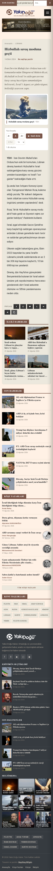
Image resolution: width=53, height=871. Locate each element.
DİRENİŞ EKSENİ (30, 615)
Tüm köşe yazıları (26, 588)
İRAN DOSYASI (10, 842)
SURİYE (17, 615)
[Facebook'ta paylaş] (16, 306)
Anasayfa (8, 43)
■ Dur (10, 142)
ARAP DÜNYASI (37, 604)
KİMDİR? (45, 609)
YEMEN (6, 621)
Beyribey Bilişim (25, 862)
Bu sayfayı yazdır (25, 59)
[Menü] (47, 12)
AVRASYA (44, 615)
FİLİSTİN (7, 604)
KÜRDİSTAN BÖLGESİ (29, 609)
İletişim (36, 867)
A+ (22, 136)
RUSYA (14, 609)
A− (9, 136)
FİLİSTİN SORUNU (20, 621)
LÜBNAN (18, 43)
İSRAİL (24, 604)
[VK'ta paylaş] (43, 306)
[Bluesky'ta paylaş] (30, 306)
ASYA (6, 609)
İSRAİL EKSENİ (10, 847)
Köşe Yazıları (17, 867)
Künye (27, 867)
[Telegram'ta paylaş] (7, 312)
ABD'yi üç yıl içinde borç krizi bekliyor (25, 3)
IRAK (16, 604)
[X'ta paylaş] (37, 306)
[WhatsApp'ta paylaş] (23, 306)
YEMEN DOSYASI (28, 842)
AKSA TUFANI (22, 837)
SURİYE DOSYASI (29, 847)
